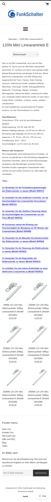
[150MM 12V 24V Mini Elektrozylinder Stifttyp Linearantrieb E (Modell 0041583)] (12, 334)
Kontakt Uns (8, 432)
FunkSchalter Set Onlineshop (34, 488)
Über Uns (6, 429)
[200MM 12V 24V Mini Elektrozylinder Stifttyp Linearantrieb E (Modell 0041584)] (38, 334)
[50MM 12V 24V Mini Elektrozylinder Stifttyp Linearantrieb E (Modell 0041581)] (12, 291)
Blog (4, 442)
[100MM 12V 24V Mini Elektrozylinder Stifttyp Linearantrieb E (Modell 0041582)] (38, 291)
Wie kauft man (8, 436)
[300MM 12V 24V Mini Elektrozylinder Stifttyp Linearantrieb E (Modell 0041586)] (38, 378)
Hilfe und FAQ (8, 439)
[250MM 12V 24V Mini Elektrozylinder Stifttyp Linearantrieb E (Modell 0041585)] (12, 378)
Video (4, 446)
